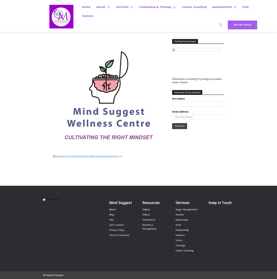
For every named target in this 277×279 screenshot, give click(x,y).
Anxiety (180, 214)
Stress (179, 240)
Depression (182, 219)
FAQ (111, 219)
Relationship (182, 229)
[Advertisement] (198, 159)
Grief (178, 224)
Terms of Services (119, 235)
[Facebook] (215, 215)
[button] (220, 24)
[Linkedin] (215, 246)
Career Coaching (184, 250)
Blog (111, 214)
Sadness (180, 235)
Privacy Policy (116, 229)
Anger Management (186, 209)
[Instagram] (215, 230)
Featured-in (148, 219)
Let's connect (116, 224)
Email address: (180, 111)
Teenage (180, 245)
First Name (178, 98)
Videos (146, 214)
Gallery (146, 209)
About (112, 209)
